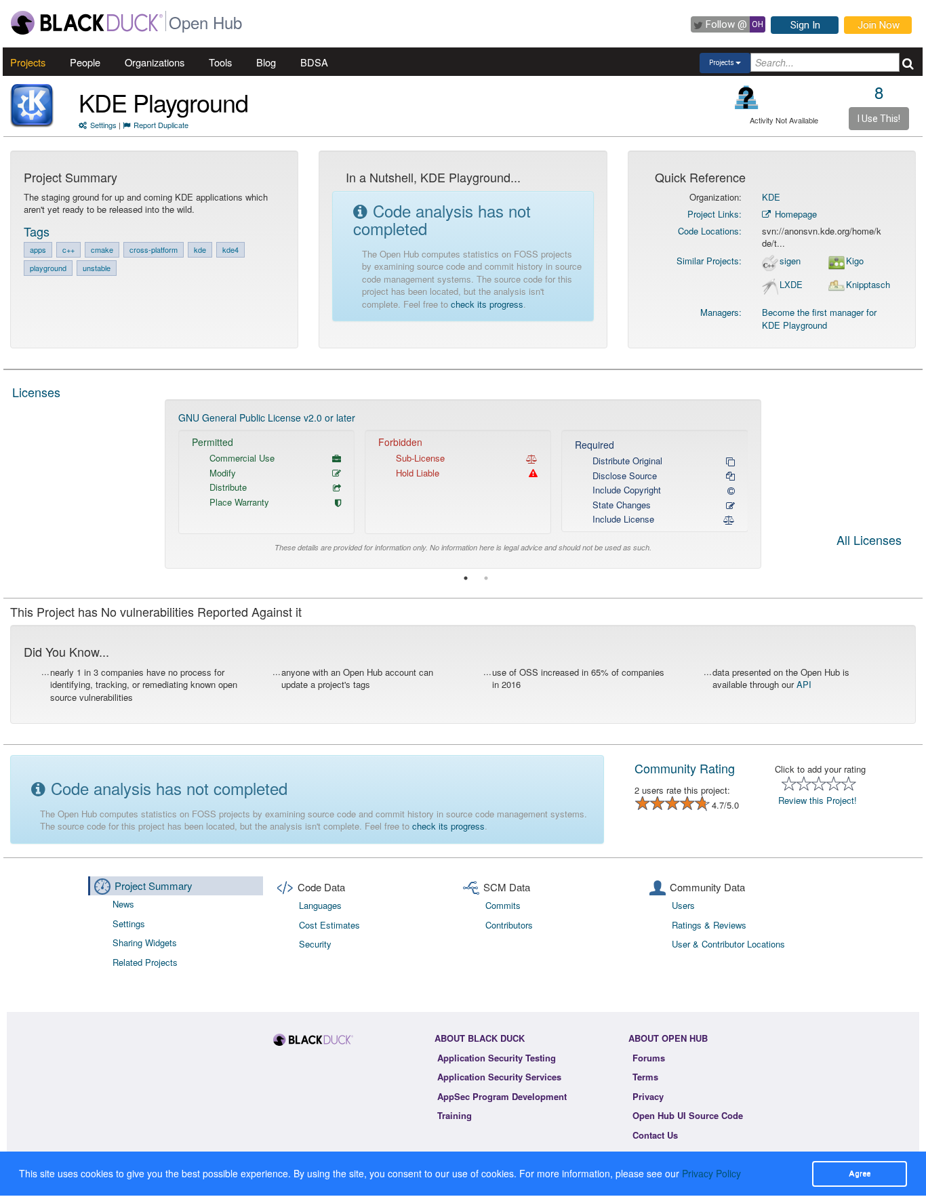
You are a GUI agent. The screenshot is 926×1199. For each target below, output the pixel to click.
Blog (266, 62)
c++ (68, 249)
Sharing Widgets (145, 942)
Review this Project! (817, 800)
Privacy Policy (711, 1173)
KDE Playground (163, 102)
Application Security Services (499, 1076)
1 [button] (465, 578)
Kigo (855, 261)
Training (454, 1115)
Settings (103, 124)
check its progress (487, 304)
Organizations (154, 62)
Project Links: (714, 213)
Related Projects (145, 962)
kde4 (230, 249)
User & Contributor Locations (728, 943)
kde (200, 249)
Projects (27, 62)
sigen (790, 261)
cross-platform (153, 249)
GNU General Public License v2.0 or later (266, 417)
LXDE (791, 285)
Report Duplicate (161, 124)
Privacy (648, 1096)
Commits (503, 905)
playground (48, 267)
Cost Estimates (329, 924)
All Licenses (869, 540)
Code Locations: (710, 230)
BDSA (314, 62)
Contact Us (655, 1135)
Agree (859, 1173)
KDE (771, 196)
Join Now (879, 25)
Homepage (794, 213)
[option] (463, 483)
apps (38, 249)
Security (315, 943)
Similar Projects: (709, 260)
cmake (102, 249)
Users (683, 905)
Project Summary (154, 885)
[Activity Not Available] (747, 97)
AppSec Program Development (502, 1096)
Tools (220, 62)
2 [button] (486, 578)
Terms (645, 1076)
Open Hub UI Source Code (687, 1115)
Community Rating (685, 768)
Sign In (805, 25)
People (85, 62)
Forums (648, 1057)
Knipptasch (868, 285)
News (123, 903)
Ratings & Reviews (709, 924)
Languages (320, 905)
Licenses (36, 392)
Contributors (509, 924)
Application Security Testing (496, 1057)
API (804, 684)
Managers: (721, 312)
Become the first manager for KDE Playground (819, 318)
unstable (96, 267)
